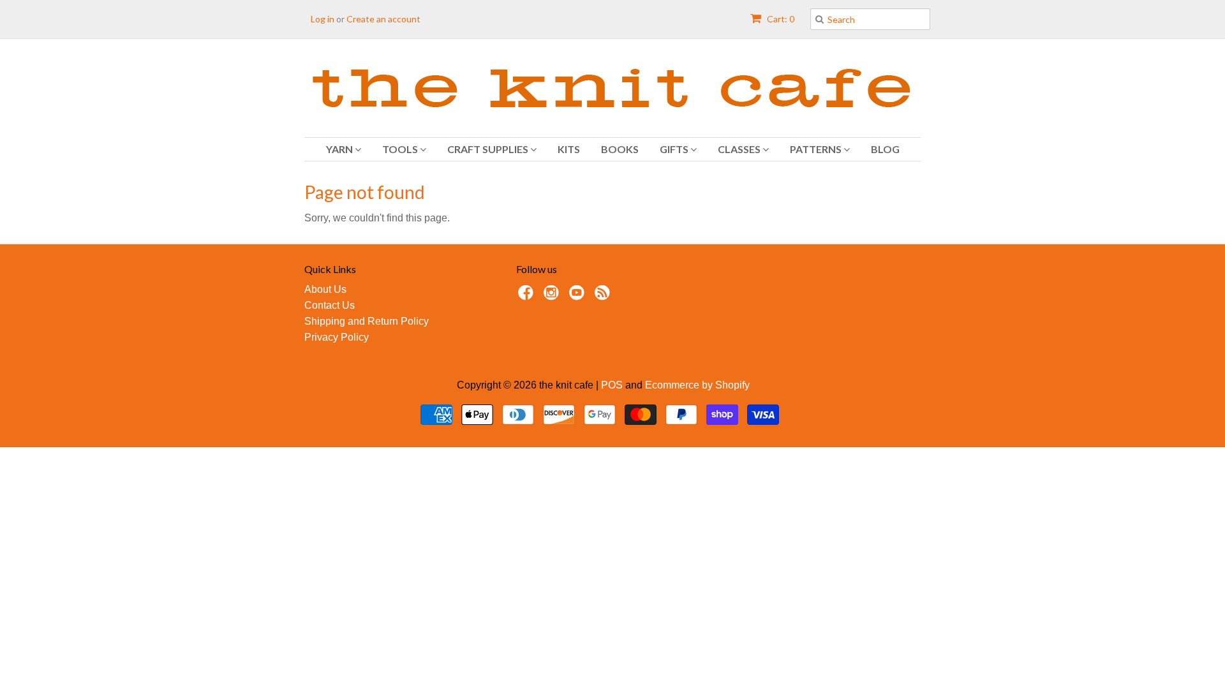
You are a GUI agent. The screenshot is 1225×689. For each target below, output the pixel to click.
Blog (885, 149)
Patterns (816, 149)
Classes (740, 149)
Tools (401, 149)
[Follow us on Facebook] (527, 296)
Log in (322, 18)
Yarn (340, 149)
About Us (325, 289)
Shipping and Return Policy (366, 321)
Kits (569, 149)
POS (612, 385)
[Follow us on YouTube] (578, 296)
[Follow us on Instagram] (553, 296)
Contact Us (329, 305)
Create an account (383, 18)
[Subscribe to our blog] (604, 296)
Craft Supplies (488, 149)
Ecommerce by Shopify (697, 385)
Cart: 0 (779, 18)
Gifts (675, 149)
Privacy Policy (336, 337)
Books (620, 149)
